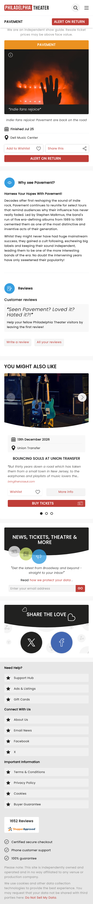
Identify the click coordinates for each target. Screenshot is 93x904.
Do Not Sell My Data (40, 897)
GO (80, 588)
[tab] (41, 513)
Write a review (17, 342)
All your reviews (49, 342)
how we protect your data (51, 580)
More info (65, 492)
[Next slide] (82, 397)
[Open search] (75, 7)
